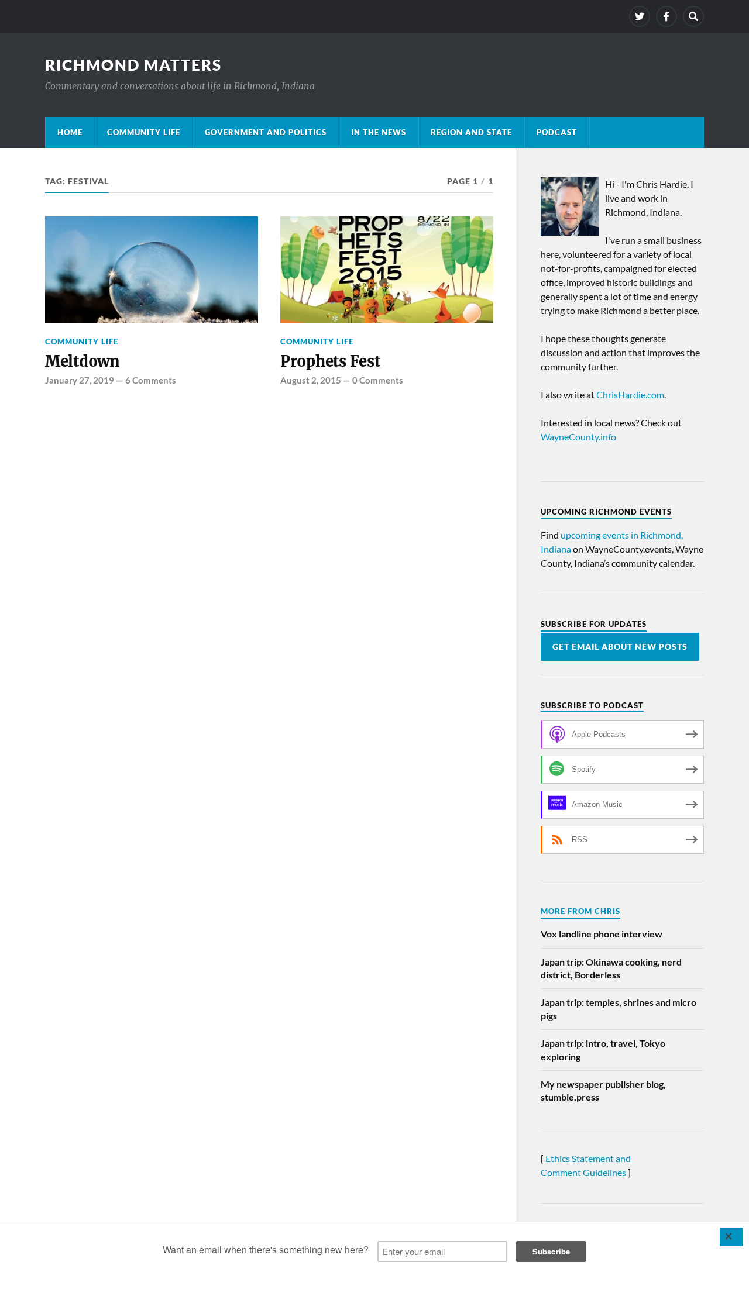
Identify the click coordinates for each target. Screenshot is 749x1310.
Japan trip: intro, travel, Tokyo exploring (603, 1049)
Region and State (471, 132)
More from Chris (580, 911)
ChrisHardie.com (630, 394)
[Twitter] (639, 16)
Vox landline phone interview (601, 933)
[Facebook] (666, 16)
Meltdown (82, 361)
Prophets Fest (330, 361)
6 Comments (150, 380)
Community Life (143, 132)
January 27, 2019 (79, 380)
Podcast (557, 132)
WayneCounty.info (578, 436)
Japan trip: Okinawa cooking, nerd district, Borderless (611, 968)
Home (70, 132)
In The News (378, 132)
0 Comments (377, 380)
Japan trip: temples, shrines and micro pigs (618, 1009)
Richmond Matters (133, 65)
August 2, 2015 (310, 380)
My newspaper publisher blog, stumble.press (603, 1090)
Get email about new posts (620, 646)
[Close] (731, 1237)
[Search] (693, 16)
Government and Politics (266, 132)
